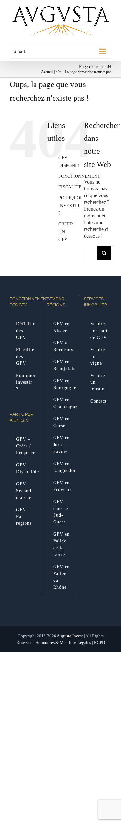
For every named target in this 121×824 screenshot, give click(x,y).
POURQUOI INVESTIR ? (70, 206)
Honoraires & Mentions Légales (63, 642)
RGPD (99, 642)
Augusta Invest (70, 635)
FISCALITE (70, 187)
